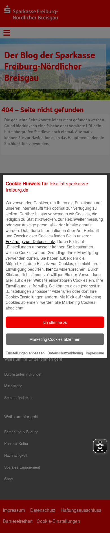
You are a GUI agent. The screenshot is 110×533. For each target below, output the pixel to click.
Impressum (95, 353)
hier (49, 269)
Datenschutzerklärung (65, 353)
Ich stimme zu (55, 322)
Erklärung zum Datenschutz (30, 241)
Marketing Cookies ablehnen (54, 339)
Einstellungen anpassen (25, 353)
